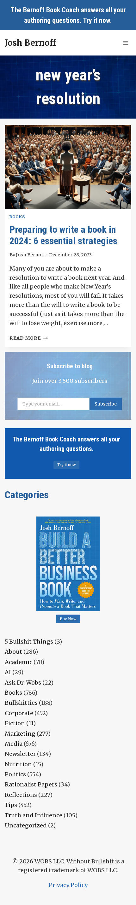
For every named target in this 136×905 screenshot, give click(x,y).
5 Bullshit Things (29, 641)
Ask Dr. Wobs (23, 682)
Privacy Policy (68, 885)
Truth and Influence (33, 815)
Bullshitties (21, 702)
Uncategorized (26, 825)
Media (13, 743)
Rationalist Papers (31, 784)
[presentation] (68, 167)
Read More (28, 338)
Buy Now (68, 619)
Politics (15, 774)
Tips (11, 805)
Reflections (21, 794)
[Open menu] (125, 43)
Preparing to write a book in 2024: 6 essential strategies (63, 235)
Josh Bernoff (30, 255)
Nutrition (18, 764)
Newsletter (20, 753)
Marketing (20, 733)
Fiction (15, 723)
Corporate (19, 713)
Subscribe (106, 404)
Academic (18, 662)
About (13, 651)
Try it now (96, 20)
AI (8, 672)
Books (17, 216)
